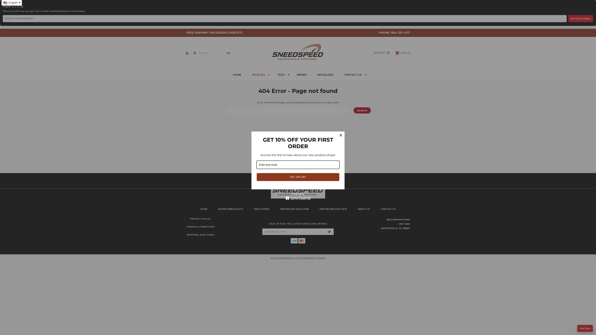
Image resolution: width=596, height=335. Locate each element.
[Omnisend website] (298, 196)
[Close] (341, 135)
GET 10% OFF (298, 177)
